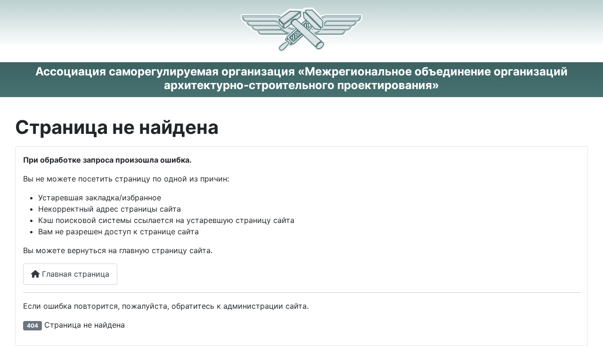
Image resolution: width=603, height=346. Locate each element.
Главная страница (74, 274)
